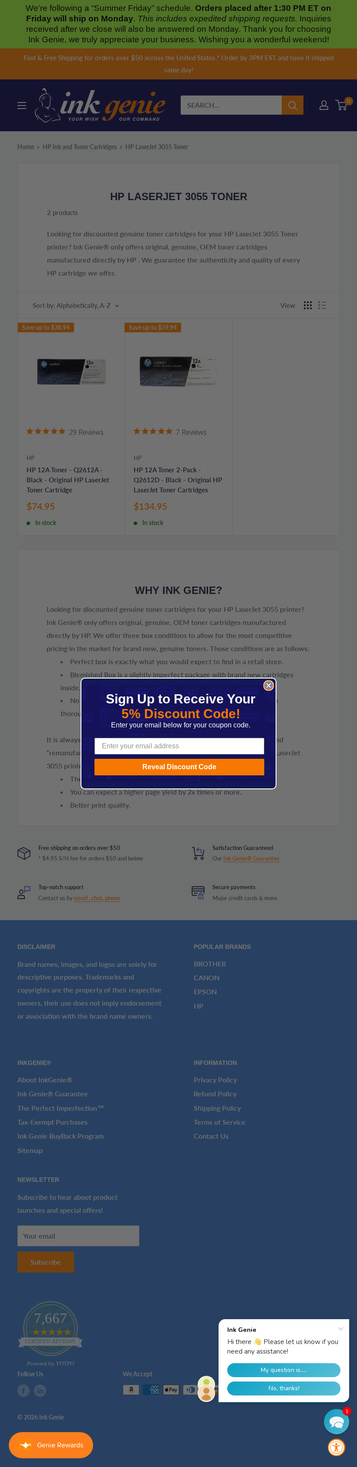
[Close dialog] (268, 685)
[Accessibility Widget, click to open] (336, 1447)
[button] (336, 1421)
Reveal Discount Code (179, 767)
